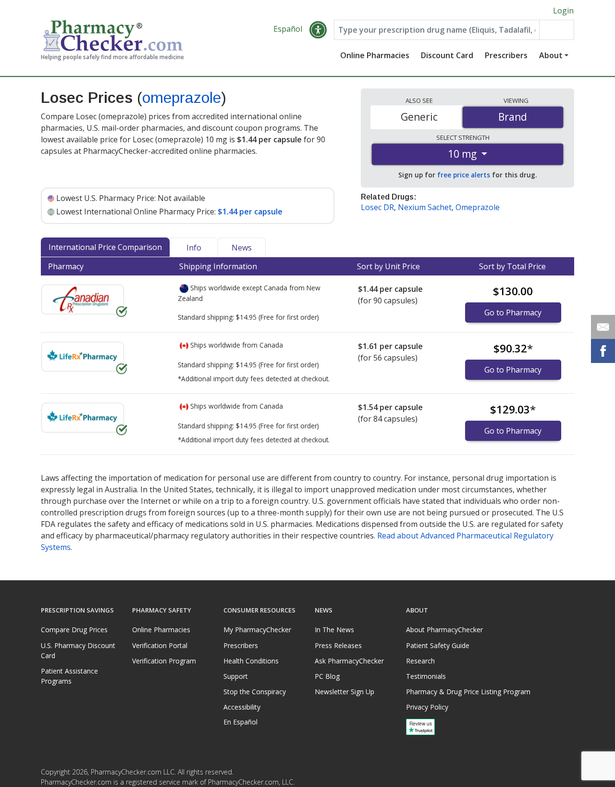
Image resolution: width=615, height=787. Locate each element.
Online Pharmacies (374, 55)
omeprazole (181, 97)
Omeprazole (477, 207)
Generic (419, 117)
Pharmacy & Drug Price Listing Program (468, 691)
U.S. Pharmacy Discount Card (78, 650)
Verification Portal (159, 645)
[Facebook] (546, 774)
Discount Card (447, 55)
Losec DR (377, 207)
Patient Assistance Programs (69, 676)
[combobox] (436, 29)
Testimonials (426, 676)
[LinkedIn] (565, 774)
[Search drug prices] (556, 29)
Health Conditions (251, 660)
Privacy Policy (427, 707)
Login (563, 10)
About (551, 55)
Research (420, 660)
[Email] (603, 327)
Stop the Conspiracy (254, 691)
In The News (334, 629)
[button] (318, 29)
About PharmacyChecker (444, 629)
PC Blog (327, 676)
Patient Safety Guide (437, 645)
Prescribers (506, 55)
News (242, 247)
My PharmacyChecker (257, 629)
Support (235, 676)
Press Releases (338, 645)
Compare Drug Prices (74, 629)
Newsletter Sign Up (344, 691)
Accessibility (241, 707)
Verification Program (164, 660)
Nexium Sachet (425, 207)
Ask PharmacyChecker (349, 660)
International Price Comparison (105, 247)
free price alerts (463, 174)
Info (193, 247)
